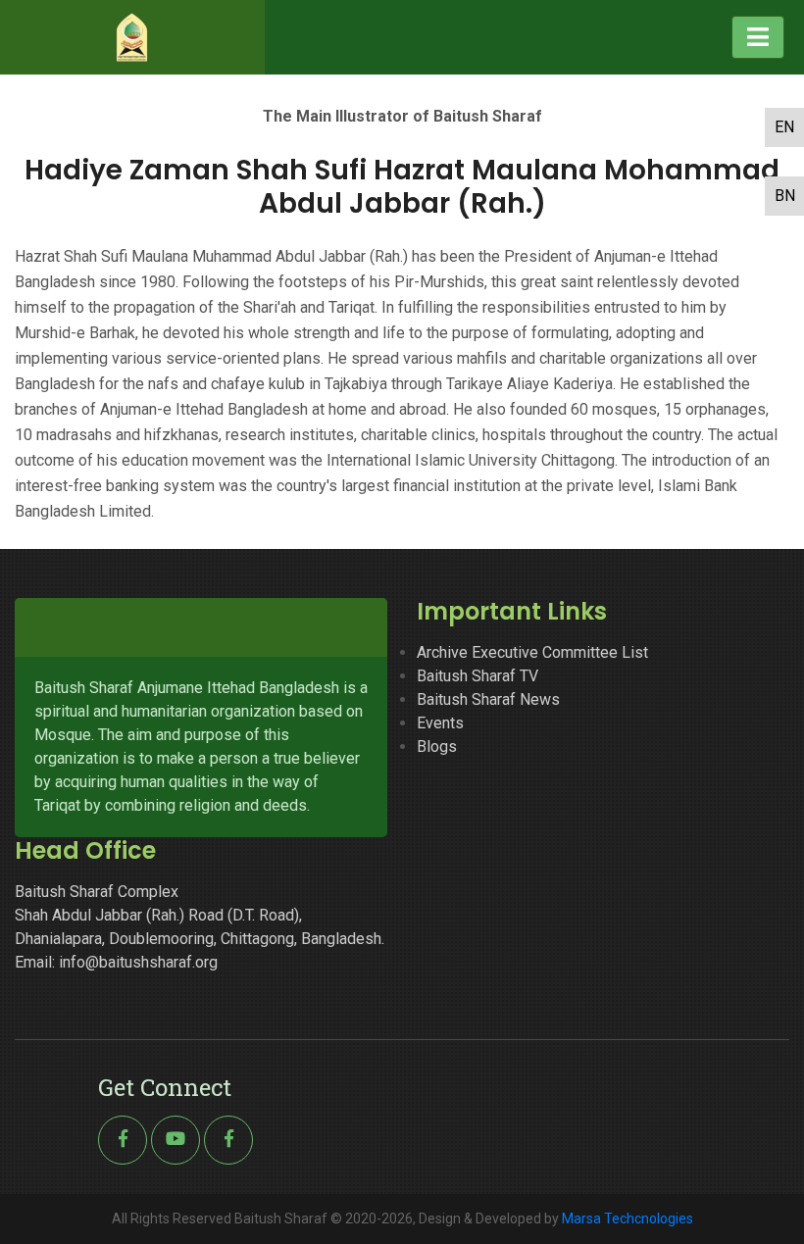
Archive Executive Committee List (532, 652)
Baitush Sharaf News (488, 699)
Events (440, 723)
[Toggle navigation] (757, 37)
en (784, 127)
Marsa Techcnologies (627, 1218)
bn (785, 195)
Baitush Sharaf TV (477, 676)
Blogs (437, 746)
